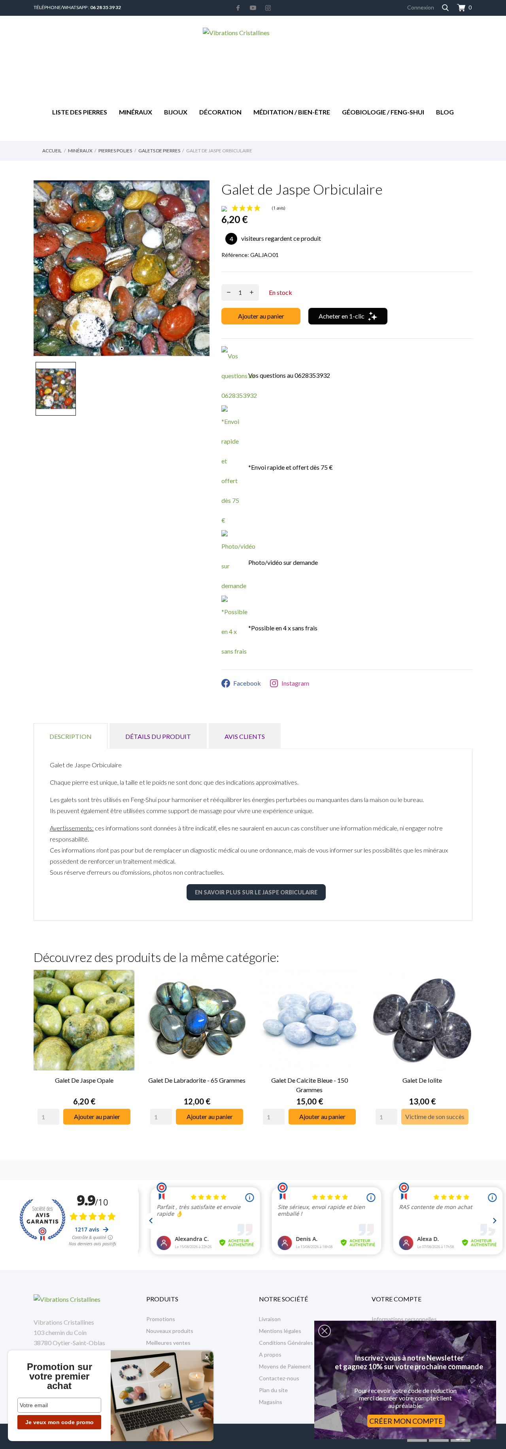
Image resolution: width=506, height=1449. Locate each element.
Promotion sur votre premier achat (59, 1376)
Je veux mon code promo (59, 1422)
